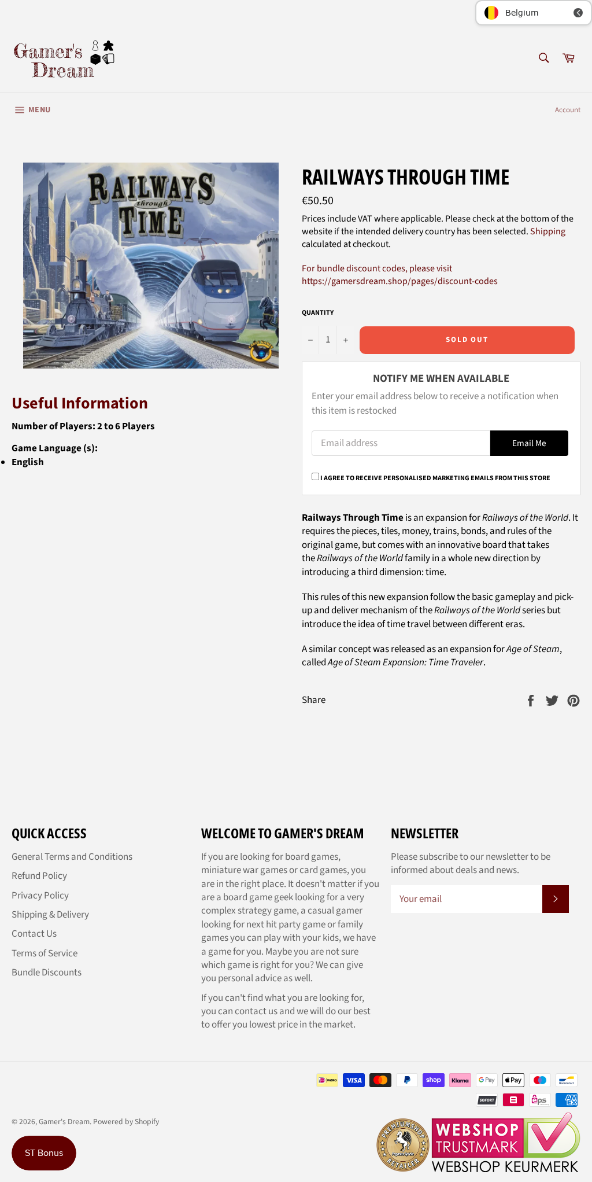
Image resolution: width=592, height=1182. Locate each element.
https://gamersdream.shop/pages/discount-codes (400, 281)
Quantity (318, 313)
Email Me (529, 443)
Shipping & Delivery (50, 915)
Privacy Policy (40, 896)
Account (567, 110)
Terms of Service (44, 953)
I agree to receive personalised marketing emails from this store (435, 478)
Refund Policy (39, 876)
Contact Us (34, 934)
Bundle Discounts (47, 973)
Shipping (547, 231)
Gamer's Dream (64, 1121)
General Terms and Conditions (72, 857)
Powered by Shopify (126, 1121)
